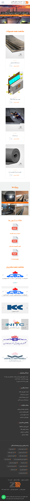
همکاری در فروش (24, 432)
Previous (3, 276)
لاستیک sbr (7, 459)
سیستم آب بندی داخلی (23, 400)
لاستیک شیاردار (22, 473)
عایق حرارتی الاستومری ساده (15, 172)
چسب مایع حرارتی (24, 414)
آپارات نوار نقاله (22, 456)
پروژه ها (15, 187)
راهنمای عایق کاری (14, 489)
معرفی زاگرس (22, 489)
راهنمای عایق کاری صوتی (22, 409)
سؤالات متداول (25, 434)
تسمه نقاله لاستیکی (15, 63)
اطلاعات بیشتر (16, 66)
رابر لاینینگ (15, 135)
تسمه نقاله (13, 469)
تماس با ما (10, 480)
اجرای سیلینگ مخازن (23, 397)
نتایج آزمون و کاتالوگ (23, 426)
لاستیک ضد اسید (11, 466)
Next (27, 276)
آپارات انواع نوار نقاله (23, 392)
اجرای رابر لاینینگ (24, 394)
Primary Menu (3, 2)
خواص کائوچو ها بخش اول (15, 246)
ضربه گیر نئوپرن (22, 452)
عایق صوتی (11, 449)
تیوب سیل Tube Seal (15, 99)
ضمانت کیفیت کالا (24, 429)
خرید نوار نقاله (11, 452)
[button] (3, 497)
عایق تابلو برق (23, 469)
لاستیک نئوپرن (23, 466)
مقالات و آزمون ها (15, 220)
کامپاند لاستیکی (11, 456)
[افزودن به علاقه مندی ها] (10, 66)
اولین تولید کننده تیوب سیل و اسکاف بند (15, 13)
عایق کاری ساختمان (24, 417)
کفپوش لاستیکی (12, 463)
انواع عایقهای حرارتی (23, 412)
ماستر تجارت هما (9, 498)
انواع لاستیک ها (15, 259)
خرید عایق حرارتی (22, 449)
